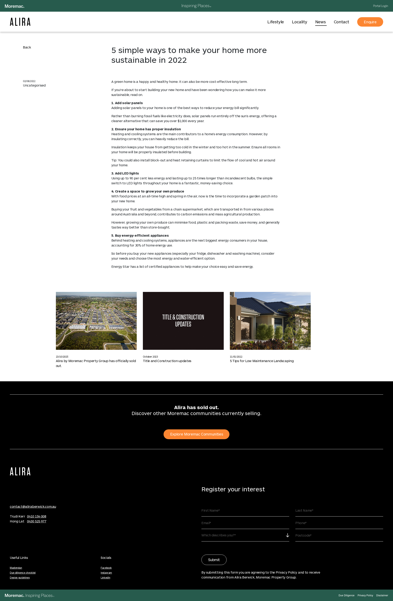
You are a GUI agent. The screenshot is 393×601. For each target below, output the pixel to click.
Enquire (370, 22)
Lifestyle (276, 21)
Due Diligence (347, 595)
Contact (341, 21)
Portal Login (380, 6)
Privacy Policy (365, 595)
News (321, 21)
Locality (300, 21)
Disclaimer (382, 595)
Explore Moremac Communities (196, 434)
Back (27, 47)
